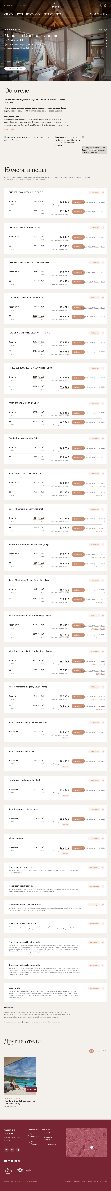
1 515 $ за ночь (94, 192)
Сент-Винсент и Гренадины (19, 44)
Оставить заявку (48, 1138)
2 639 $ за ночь (94, 298)
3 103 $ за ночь (94, 780)
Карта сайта (66, 1181)
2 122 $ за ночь (94, 722)
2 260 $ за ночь (94, 545)
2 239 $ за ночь (94, 263)
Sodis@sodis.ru (49, 1144)
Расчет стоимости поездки (15, 68)
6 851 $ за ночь (94, 333)
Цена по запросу (94, 867)
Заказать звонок (48, 1130)
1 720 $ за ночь (94, 228)
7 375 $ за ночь (94, 368)
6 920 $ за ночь (94, 616)
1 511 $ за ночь (94, 438)
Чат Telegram (34, 1142)
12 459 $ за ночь (94, 838)
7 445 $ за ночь (94, 651)
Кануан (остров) (40, 44)
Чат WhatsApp (34, 1135)
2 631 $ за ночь (94, 580)
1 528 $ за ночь (94, 473)
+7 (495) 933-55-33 (36, 1129)
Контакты (22, 5)
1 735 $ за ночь (94, 509)
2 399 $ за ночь (94, 751)
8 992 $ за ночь (94, 403)
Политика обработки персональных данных (90, 1181)
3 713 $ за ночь (94, 809)
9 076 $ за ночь (94, 687)
